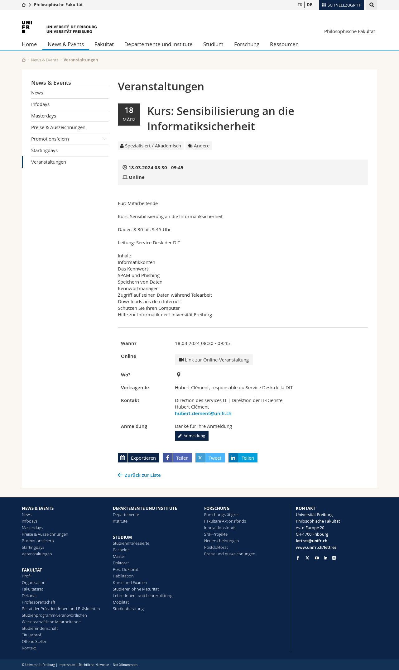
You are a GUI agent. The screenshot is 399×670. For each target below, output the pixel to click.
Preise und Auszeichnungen (229, 554)
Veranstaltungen (48, 162)
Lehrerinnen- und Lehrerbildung (142, 595)
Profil (26, 576)
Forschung (246, 44)
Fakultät (104, 44)
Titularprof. (32, 635)
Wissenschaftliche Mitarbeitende (51, 622)
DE (309, 4)
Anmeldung (193, 435)
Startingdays (44, 150)
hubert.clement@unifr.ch (203, 413)
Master (119, 556)
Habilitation (123, 576)
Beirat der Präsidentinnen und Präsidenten (61, 608)
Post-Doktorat (125, 569)
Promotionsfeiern (50, 139)
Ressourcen (284, 44)
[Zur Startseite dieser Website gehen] (24, 60)
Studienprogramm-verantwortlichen (54, 615)
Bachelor (121, 550)
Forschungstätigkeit (222, 514)
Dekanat (29, 595)
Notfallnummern (125, 665)
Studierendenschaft (40, 628)
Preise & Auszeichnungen (58, 127)
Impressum (67, 665)
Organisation (34, 582)
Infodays (40, 104)
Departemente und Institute (158, 44)
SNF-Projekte (216, 534)
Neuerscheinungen (221, 540)
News (37, 92)
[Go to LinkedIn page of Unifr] (325, 558)
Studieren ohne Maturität (136, 589)
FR (300, 4)
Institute (120, 521)
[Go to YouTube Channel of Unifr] (317, 558)
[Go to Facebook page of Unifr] (298, 558)
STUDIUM (122, 537)
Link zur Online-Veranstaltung (216, 360)
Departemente (126, 514)
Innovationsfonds (220, 527)
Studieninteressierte (131, 543)
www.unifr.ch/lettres (316, 547)
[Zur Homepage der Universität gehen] (59, 27)
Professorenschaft (38, 602)
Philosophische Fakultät (58, 4)
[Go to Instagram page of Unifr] (334, 558)
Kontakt (29, 648)
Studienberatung (128, 608)
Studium (213, 44)
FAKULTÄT (32, 570)
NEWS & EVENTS (38, 508)
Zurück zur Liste (143, 475)
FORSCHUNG (216, 508)
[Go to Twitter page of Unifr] (307, 558)
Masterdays (43, 115)
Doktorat (121, 563)
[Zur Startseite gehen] (24, 4)
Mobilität (121, 602)
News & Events (66, 44)
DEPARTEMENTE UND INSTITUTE (145, 508)
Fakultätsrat (32, 589)
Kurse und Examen (130, 582)
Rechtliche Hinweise (94, 665)
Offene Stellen (34, 641)
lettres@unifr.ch (311, 540)
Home (29, 44)
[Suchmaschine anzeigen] (371, 5)
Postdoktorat (216, 547)
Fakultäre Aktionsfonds (225, 521)
